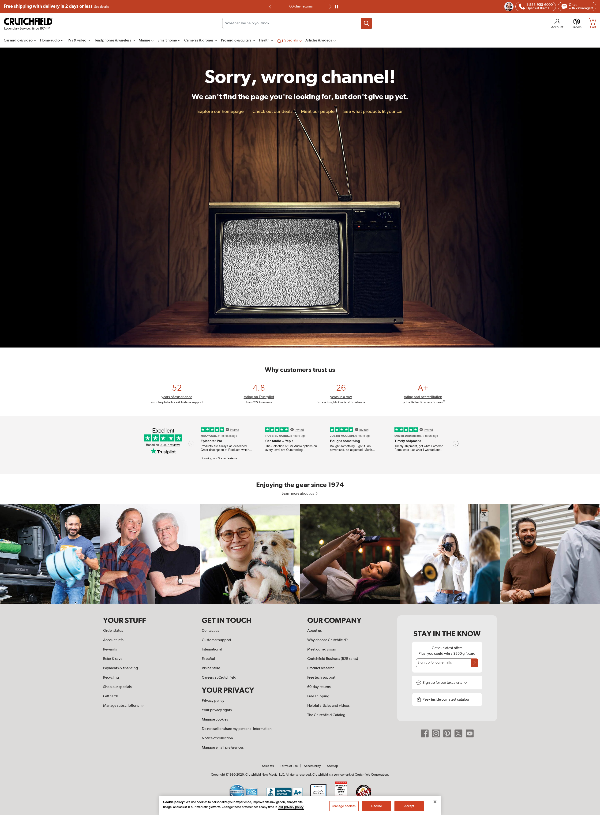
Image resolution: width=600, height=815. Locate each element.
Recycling (111, 678)
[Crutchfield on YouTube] (469, 733)
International (212, 649)
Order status (113, 631)
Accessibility (312, 766)
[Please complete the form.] (474, 662)
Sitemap (332, 766)
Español (208, 659)
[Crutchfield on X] (458, 733)
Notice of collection (217, 738)
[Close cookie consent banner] (435, 802)
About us (314, 631)
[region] (300, 554)
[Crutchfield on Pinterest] (447, 733)
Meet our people (318, 111)
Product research (320, 668)
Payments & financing (120, 668)
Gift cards (111, 696)
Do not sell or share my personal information (237, 729)
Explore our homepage (220, 111)
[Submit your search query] (366, 23)
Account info (113, 640)
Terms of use (289, 766)
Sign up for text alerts (443, 683)
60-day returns (300, 6)
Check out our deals (272, 111)
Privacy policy (213, 701)
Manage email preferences (223, 748)
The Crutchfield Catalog (326, 715)
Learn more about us (298, 494)
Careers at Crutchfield (219, 678)
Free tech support (321, 678)
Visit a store (211, 668)
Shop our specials (117, 687)
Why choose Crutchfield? (327, 640)
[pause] (336, 6)
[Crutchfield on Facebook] (424, 733)
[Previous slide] (270, 6)
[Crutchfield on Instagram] (436, 733)
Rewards (110, 649)
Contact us (210, 631)
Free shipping (56, 6)
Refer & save (112, 659)
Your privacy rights (217, 710)
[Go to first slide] (329, 6)
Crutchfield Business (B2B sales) (332, 659)
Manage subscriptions (121, 706)
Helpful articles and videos (328, 706)
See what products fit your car (373, 111)
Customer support (216, 640)
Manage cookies (215, 720)
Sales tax (268, 766)
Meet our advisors (321, 649)
